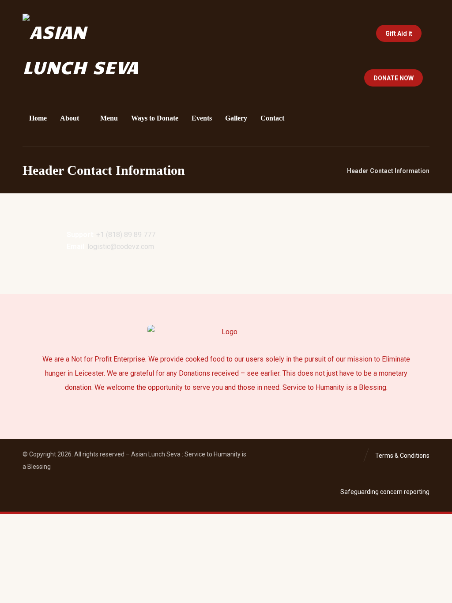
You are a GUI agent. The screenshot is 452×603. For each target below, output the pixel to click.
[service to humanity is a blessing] (82, 49)
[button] (330, 76)
